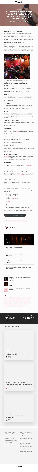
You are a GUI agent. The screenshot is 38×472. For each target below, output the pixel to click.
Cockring (19, 297)
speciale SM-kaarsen (22, 174)
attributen (15, 52)
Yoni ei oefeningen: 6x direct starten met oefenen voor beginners (25, 443)
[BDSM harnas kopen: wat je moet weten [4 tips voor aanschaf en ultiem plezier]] (19, 345)
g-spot (13, 299)
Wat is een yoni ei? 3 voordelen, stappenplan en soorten (26, 447)
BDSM (19, 8)
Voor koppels (23, 382)
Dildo (5, 299)
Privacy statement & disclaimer (11, 440)
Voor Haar (14, 220)
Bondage (9, 220)
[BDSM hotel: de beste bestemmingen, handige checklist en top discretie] (19, 376)
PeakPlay (13, 21)
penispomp (27, 299)
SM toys (19, 382)
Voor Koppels (24, 220)
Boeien (5, 137)
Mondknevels (6, 156)
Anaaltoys (6, 297)
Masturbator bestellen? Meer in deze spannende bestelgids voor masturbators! (26, 451)
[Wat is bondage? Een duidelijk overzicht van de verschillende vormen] (19, 407)
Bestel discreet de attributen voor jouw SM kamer (15, 215)
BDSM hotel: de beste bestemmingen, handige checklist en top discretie (26, 438)
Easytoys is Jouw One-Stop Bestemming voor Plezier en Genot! (10, 434)
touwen (17, 131)
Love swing (8, 201)
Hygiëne (17, 299)
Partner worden (8, 444)
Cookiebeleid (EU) (8, 442)
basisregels (27, 210)
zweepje (22, 150)
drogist (9, 299)
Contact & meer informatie (10, 438)
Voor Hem (19, 220)
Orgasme (22, 299)
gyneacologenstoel (15, 198)
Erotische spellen (14, 382)
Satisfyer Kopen (8, 446)
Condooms (29, 297)
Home (6, 437)
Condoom (24, 297)
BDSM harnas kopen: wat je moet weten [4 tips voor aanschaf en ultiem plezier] (26, 434)
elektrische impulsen (17, 180)
